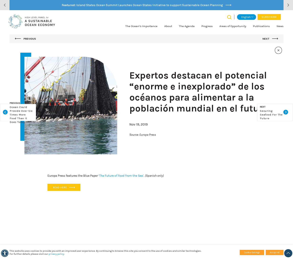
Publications (261, 26)
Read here (60, 187)
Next (266, 38)
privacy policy (56, 254)
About (168, 26)
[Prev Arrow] (4, 5)
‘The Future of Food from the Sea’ (121, 176)
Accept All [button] (274, 252)
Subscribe (269, 17)
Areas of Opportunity (232, 26)
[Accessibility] (5, 253)
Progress (207, 26)
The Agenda (187, 26)
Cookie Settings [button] (252, 252)
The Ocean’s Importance (141, 26)
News (280, 26)
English (246, 17)
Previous (29, 38)
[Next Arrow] (288, 5)
